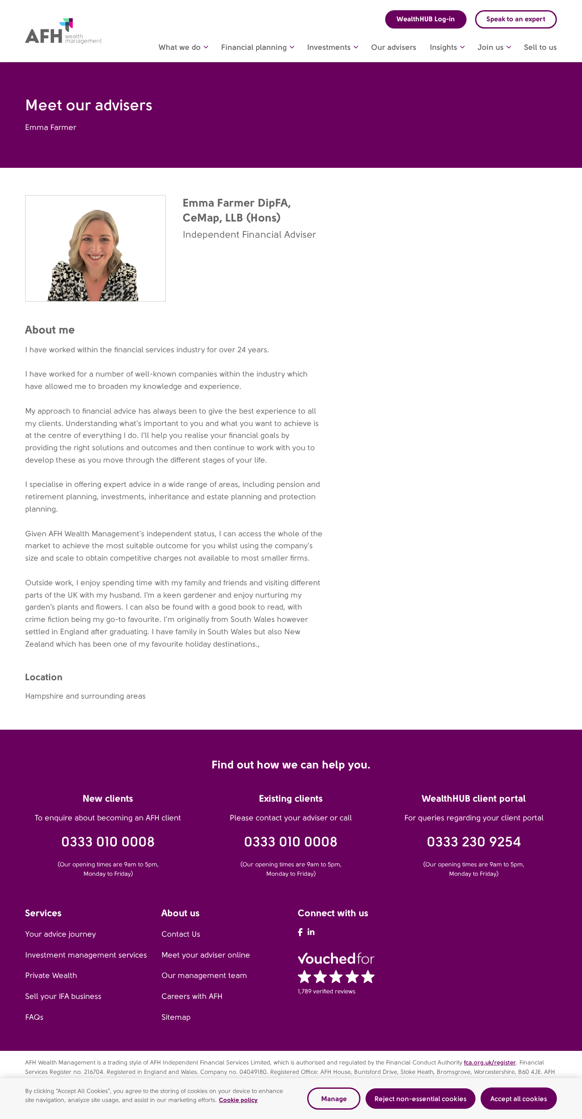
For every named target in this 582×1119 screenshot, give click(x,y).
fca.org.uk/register (490, 1062)
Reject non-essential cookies (421, 1098)
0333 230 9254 (474, 842)
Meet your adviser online (205, 955)
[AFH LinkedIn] (311, 932)
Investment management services (86, 955)
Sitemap (175, 1017)
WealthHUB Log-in (426, 19)
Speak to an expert (516, 19)
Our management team (204, 975)
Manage (334, 1098)
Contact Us (180, 934)
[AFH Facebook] (300, 932)
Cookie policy (238, 1099)
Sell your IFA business (63, 996)
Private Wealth (51, 975)
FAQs (34, 1017)
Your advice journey (60, 934)
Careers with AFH (191, 996)
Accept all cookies (518, 1098)
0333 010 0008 (108, 842)
